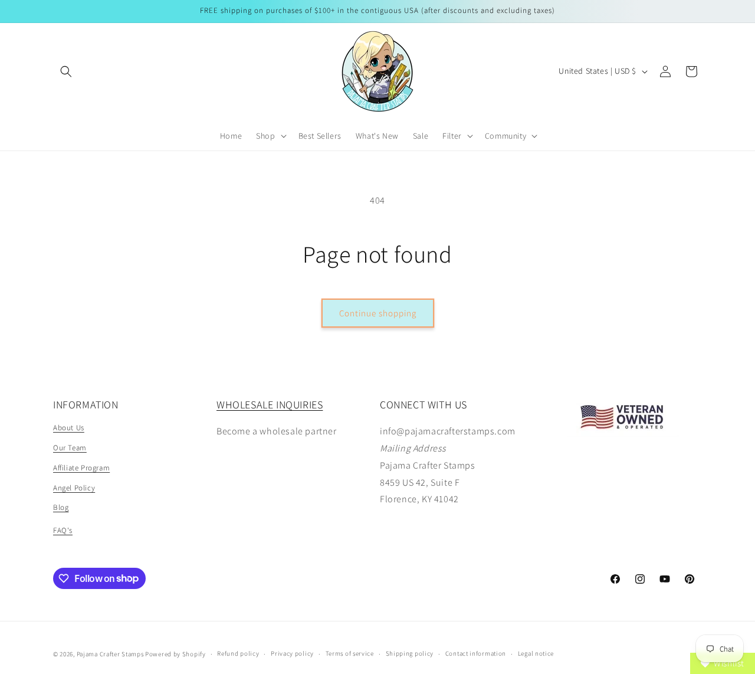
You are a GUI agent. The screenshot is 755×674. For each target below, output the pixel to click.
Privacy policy (292, 653)
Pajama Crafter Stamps (110, 654)
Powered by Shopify (175, 654)
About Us (68, 428)
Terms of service (350, 653)
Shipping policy (410, 653)
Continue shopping (377, 313)
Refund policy (238, 653)
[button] (66, 71)
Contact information (475, 653)
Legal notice (536, 653)
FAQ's (63, 530)
